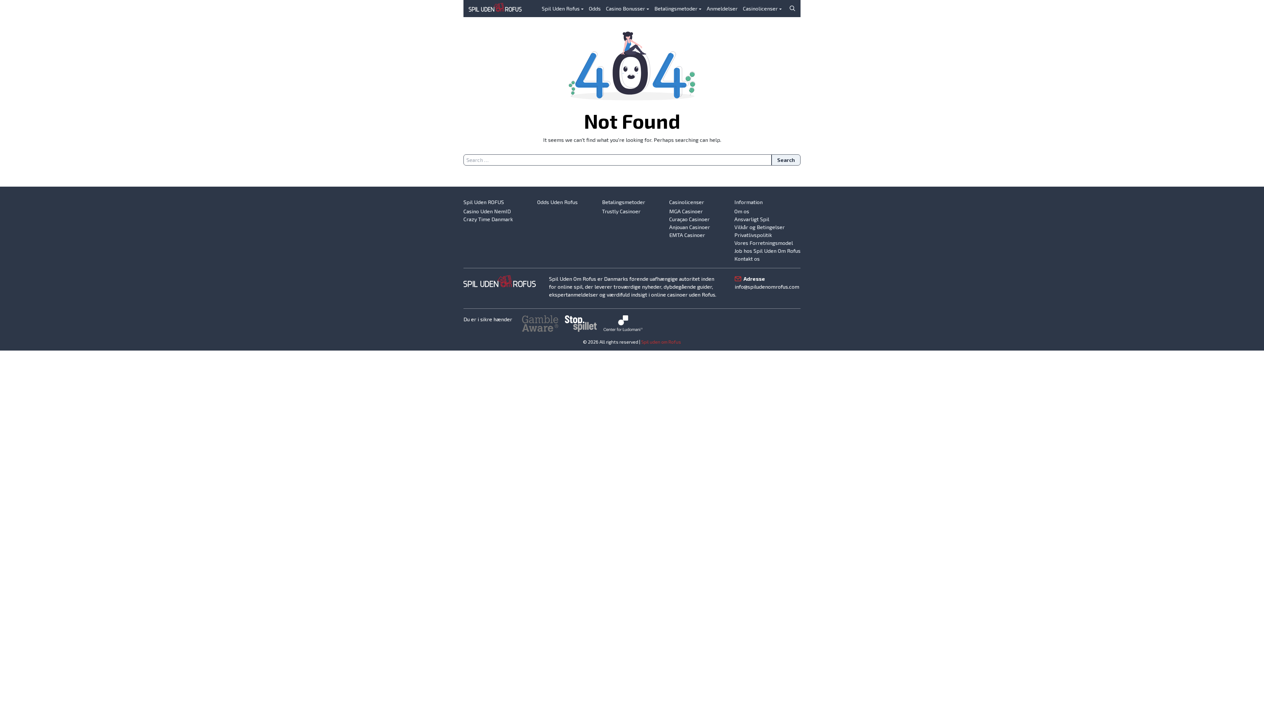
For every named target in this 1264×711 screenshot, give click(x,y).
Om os (741, 211)
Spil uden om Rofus (661, 342)
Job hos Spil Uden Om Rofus (767, 251)
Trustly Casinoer (621, 211)
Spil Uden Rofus (561, 8)
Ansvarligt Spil (751, 219)
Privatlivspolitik (753, 235)
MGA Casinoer (686, 211)
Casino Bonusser (625, 8)
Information (748, 202)
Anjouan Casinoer (689, 227)
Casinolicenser (760, 8)
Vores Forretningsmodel (763, 243)
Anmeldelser (722, 8)
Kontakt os (747, 258)
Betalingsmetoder (676, 8)
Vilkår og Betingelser (759, 227)
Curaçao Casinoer (689, 219)
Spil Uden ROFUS (483, 202)
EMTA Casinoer (687, 235)
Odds (595, 8)
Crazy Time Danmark (488, 219)
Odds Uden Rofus (557, 202)
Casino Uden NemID (487, 211)
